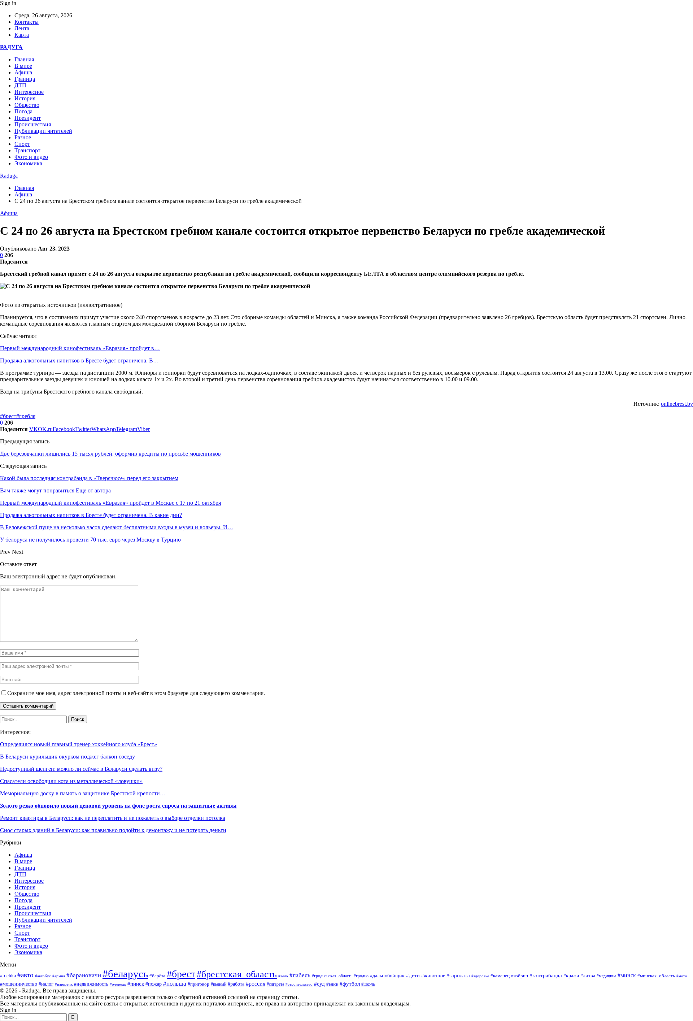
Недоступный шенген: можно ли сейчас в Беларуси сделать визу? (81, 769)
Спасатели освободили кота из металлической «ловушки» (71, 781)
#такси (332, 984)
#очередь (118, 984)
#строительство (299, 984)
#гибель (299, 975)
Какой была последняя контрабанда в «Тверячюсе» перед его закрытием (89, 478)
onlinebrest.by (677, 404)
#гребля (25, 416)
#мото (681, 976)
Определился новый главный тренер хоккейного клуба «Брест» (78, 744)
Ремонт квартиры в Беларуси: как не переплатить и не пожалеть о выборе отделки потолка (112, 818)
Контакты (26, 22)
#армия (58, 976)
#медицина (606, 975)
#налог (46, 984)
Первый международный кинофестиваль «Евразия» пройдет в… (80, 348)
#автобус (43, 976)
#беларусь (125, 973)
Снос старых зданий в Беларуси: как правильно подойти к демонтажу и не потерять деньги (113, 830)
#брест (8, 416)
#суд (319, 984)
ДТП (20, 85)
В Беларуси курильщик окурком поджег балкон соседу (67, 756)
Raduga (9, 176)
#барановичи (83, 975)
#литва (587, 975)
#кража (571, 975)
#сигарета (275, 984)
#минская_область (656, 975)
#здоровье (480, 976)
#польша (174, 983)
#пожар (153, 984)
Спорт (22, 144)
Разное (22, 137)
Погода (23, 111)
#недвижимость (91, 984)
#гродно (361, 975)
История (24, 98)
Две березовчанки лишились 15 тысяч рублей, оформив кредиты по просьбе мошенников (110, 454)
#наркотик (64, 984)
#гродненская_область (332, 976)
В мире (23, 66)
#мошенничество (18, 984)
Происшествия (32, 124)
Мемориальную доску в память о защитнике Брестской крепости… (83, 793)
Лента (21, 28)
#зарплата (458, 975)
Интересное (29, 92)
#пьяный (218, 984)
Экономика (28, 163)
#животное (433, 975)
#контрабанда (545, 975)
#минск (627, 975)
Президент (27, 118)
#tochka (8, 975)
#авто (25, 975)
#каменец (500, 975)
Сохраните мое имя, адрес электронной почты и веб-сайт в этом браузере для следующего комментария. (136, 693)
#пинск (135, 984)
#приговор (198, 984)
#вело (283, 976)
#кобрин (519, 975)
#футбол (350, 984)
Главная (24, 59)
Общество (26, 105)
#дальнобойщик (387, 975)
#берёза (157, 975)
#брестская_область (237, 974)
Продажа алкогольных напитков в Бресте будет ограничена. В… (79, 360)
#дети (413, 975)
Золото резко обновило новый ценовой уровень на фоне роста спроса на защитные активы (118, 806)
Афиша (23, 72)
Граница (24, 79)
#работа (236, 984)
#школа (368, 984)
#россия (255, 984)
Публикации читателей (43, 131)
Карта (21, 35)
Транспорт (27, 150)
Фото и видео (31, 157)
